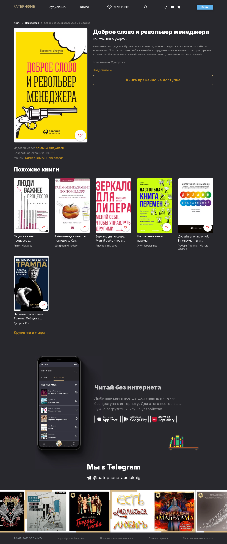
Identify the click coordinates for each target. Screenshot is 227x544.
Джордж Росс (22, 323)
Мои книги (121, 7)
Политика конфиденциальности (117, 538)
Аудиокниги (57, 7)
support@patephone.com (71, 538)
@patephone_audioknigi (117, 477)
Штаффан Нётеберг (66, 245)
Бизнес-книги (35, 158)
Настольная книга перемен (150, 238)
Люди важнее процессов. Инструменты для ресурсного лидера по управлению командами (31, 238)
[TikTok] (166, 7)
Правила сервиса (158, 538)
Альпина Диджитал (50, 148)
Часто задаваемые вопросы (198, 538)
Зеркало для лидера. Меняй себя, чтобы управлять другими (110, 239)
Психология (32, 22)
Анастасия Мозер (106, 245)
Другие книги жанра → (31, 332)
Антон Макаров (23, 245)
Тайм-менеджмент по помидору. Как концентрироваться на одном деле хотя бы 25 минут (71, 238)
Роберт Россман (188, 245)
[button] (205, 7)
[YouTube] (172, 7)
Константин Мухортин (110, 39)
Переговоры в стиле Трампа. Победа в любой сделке (28, 316)
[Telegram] (178, 7)
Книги (84, 7)
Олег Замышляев (147, 245)
